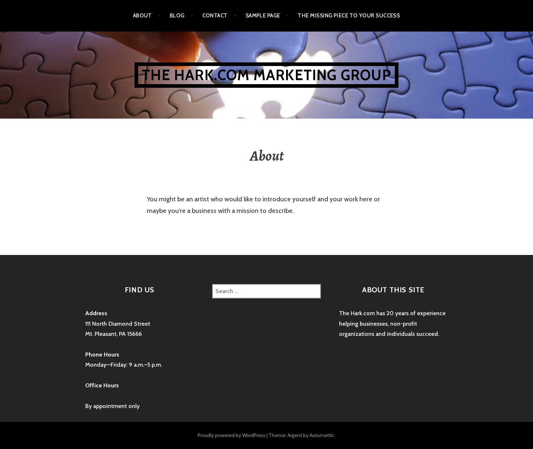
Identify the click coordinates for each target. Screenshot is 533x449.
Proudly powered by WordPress (231, 435)
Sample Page (262, 15)
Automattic (322, 435)
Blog (177, 15)
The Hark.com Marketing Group (266, 75)
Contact (215, 15)
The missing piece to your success (349, 15)
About (142, 15)
